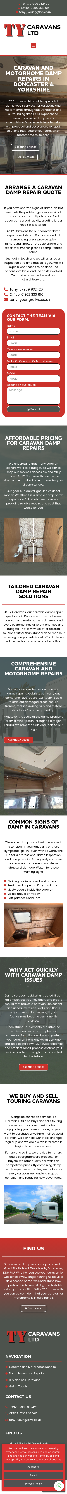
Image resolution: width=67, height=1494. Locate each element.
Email (10, 337)
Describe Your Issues (21, 385)
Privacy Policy (33, 1483)
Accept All (33, 1466)
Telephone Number (20, 349)
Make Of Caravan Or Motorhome (30, 361)
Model (11, 373)
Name (11, 326)
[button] (33, 45)
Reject (33, 1475)
